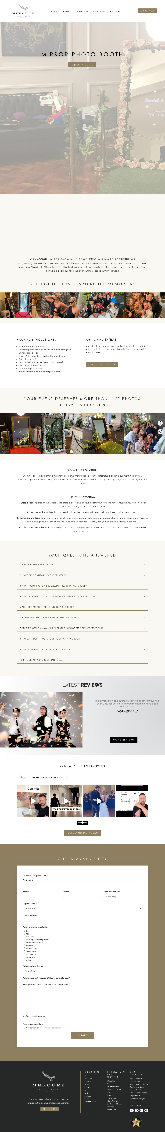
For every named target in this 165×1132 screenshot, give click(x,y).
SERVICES (83, 11)
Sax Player (30, 936)
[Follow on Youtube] (141, 1110)
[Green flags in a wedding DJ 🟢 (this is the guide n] (33, 801)
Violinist (29, 945)
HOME (54, 11)
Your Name (28, 880)
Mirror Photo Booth (34, 942)
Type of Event (30, 903)
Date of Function (112, 891)
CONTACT (117, 11)
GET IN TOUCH (49, 1109)
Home (86, 1076)
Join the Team (90, 1101)
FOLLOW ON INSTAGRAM (82, 833)
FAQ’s (86, 1093)
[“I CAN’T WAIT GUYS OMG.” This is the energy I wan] (132, 801)
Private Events (113, 1086)
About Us (100, 11)
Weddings (111, 1081)
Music (86, 1084)
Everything (30, 957)
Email (26, 891)
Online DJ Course (114, 1089)
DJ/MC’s (110, 1095)
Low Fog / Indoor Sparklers (37, 939)
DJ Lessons (31, 954)
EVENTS (68, 11)
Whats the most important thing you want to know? (46, 978)
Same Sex (88, 1099)
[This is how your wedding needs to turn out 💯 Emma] (99, 801)
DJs (108, 1092)
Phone (67, 891)
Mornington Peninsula (139, 1084)
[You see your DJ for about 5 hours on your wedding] (66, 801)
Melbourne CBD (136, 1078)
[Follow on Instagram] (137, 1110)
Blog (86, 1090)
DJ (27, 931)
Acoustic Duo (32, 948)
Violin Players (112, 1101)
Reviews (87, 1081)
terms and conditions (52, 1028)
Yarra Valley (135, 1081)
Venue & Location (31, 915)
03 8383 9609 (147, 10)
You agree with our (43, 1028)
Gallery (87, 1087)
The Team (88, 1079)
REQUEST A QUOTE (81, 64)
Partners (87, 1096)
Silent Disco (31, 951)
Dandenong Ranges (138, 1093)
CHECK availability (101, 364)
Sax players (111, 1098)
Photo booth (112, 1109)
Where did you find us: (33, 966)
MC (27, 934)
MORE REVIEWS (124, 739)
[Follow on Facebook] (132, 1110)
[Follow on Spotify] (146, 1110)
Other (28, 960)
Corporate (111, 1084)
